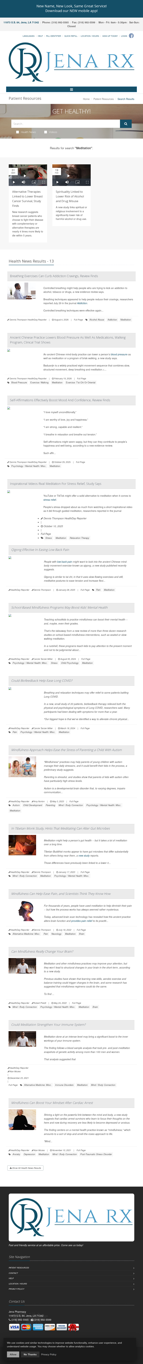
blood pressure (119, 354)
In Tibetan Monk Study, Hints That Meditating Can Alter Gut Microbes (60, 828)
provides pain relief (81, 921)
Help (40, 35)
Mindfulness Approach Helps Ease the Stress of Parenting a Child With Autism (66, 750)
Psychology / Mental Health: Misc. (28, 466)
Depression (29, 1154)
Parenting (50, 805)
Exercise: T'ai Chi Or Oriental (80, 382)
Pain (98, 589)
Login (124, 35)
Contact (13, 1273)
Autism (16, 805)
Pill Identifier (53, 35)
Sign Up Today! (110, 35)
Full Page (78, 319)
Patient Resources (103, 99)
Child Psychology (70, 663)
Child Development (32, 805)
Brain (81, 933)
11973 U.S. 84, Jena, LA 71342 (21, 22)
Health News (28, 132)
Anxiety (16, 1154)
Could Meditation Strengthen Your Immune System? (48, 1024)
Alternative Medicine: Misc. (26, 933)
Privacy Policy (16, 1289)
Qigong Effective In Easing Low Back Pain (40, 550)
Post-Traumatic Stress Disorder (96, 1154)
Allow (13, 1354)
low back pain (64, 561)
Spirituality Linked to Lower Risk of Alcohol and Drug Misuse (70, 196)
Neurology (56, 933)
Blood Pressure (19, 382)
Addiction (82, 303)
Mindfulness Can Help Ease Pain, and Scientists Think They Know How (60, 894)
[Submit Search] (126, 124)
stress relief (49, 499)
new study (84, 855)
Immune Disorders (64, 1084)
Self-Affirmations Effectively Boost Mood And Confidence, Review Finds (60, 400)
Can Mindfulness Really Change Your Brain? (42, 951)
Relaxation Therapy (79, 538)
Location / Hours (90, 35)
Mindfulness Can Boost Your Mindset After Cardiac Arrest (52, 1103)
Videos (53, 132)
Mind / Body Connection (71, 805)
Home (86, 99)
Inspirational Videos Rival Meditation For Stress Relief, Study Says (55, 484)
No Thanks (30, 1354)
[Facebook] (131, 35)
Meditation (126, 319)
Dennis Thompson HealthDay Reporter (64, 518)
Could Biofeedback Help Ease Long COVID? (41, 680)
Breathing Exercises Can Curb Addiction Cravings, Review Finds (54, 276)
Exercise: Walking (39, 382)
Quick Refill (70, 35)
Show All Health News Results (26, 1167)
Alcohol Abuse (96, 319)
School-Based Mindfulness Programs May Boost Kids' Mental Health (59, 607)
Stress (48, 538)
